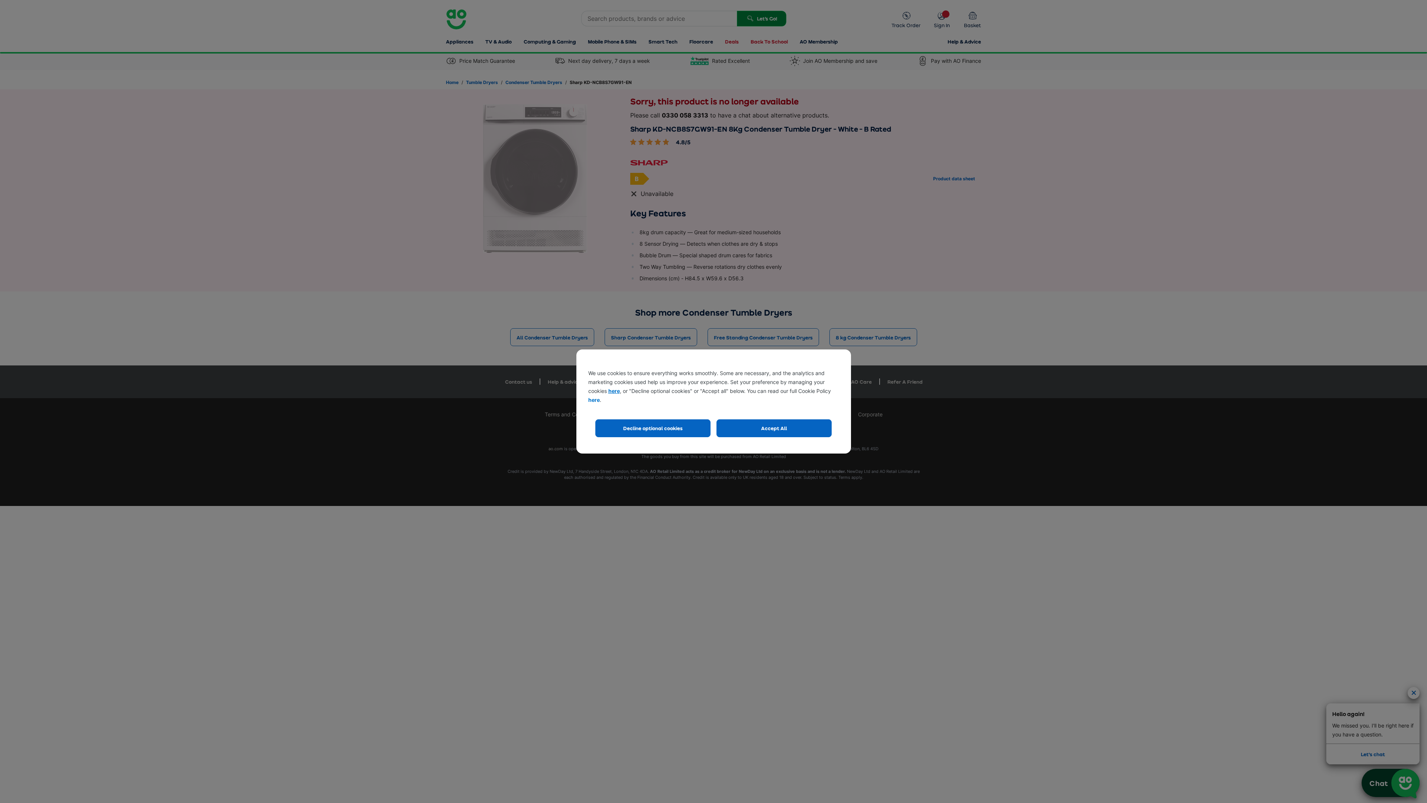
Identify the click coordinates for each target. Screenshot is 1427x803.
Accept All (774, 428)
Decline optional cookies (653, 428)
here (614, 391)
